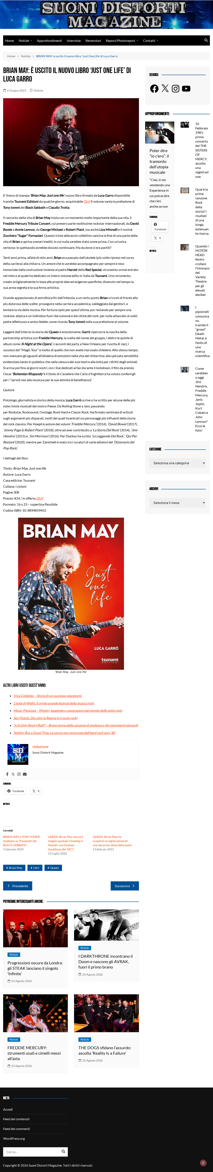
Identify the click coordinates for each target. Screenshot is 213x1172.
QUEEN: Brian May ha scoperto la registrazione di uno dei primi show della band (112, 841)
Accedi (8, 1109)
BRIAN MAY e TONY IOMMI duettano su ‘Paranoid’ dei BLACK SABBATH (21, 841)
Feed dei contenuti (16, 1119)
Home (9, 40)
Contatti (149, 40)
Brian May (15, 867)
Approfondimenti (49, 40)
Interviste (74, 40)
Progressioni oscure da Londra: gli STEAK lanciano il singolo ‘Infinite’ (35, 968)
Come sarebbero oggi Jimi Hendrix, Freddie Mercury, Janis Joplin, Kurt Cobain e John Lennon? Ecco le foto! (201, 399)
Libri (36, 867)
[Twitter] (13, 774)
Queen (54, 867)
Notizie (24, 40)
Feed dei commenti (16, 1129)
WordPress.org (14, 1138)
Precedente (20, 886)
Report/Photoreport (120, 40)
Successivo (122, 886)
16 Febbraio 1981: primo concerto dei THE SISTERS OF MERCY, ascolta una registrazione (202, 150)
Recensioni (93, 40)
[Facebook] (7, 774)
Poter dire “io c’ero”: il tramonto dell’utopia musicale (159, 161)
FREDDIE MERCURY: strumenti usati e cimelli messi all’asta (34, 1053)
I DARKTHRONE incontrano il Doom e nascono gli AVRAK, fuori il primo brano (105, 961)
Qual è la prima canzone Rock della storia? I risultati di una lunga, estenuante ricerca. (202, 211)
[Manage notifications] (203, 1163)
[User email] (25, 774)
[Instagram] (19, 774)
